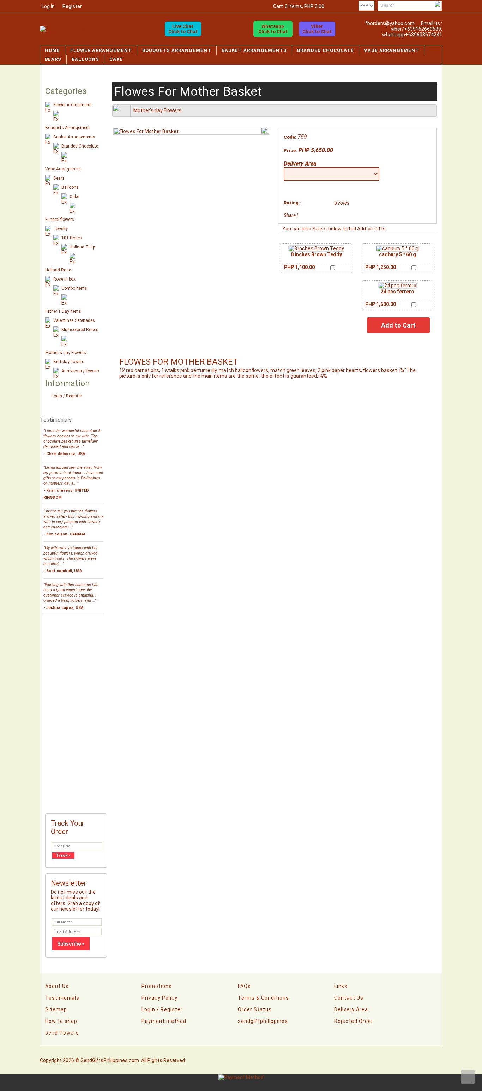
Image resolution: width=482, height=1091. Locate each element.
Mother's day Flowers (65, 352)
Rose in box (64, 279)
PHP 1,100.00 (299, 267)
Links (341, 986)
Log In (48, 6)
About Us (57, 986)
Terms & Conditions (263, 998)
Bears (53, 59)
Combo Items (74, 288)
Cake (116, 59)
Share (290, 215)
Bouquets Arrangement (176, 50)
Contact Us (348, 998)
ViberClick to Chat (317, 29)
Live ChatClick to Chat (183, 29)
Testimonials (62, 998)
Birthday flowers (68, 361)
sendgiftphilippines (263, 1021)
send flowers (62, 1033)
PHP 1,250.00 (380, 267)
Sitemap (56, 1009)
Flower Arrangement (101, 50)
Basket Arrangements (254, 50)
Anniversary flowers (80, 370)
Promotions (156, 986)
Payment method (163, 1021)
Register (72, 6)
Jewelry (60, 228)
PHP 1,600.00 (380, 304)
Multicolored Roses (79, 329)
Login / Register (67, 396)
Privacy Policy (159, 998)
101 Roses (71, 237)
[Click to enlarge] (316, 248)
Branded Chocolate (325, 50)
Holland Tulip (82, 247)
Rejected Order (353, 1021)
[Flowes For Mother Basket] (146, 131)
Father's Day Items (63, 311)
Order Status (255, 1009)
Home (52, 50)
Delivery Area (300, 163)
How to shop (61, 1021)
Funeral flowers (59, 219)
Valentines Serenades (74, 320)
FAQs (244, 986)
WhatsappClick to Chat (273, 29)
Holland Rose (58, 270)
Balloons (85, 59)
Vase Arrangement (391, 50)
